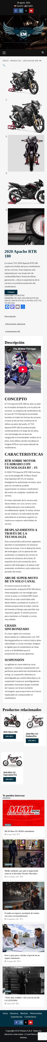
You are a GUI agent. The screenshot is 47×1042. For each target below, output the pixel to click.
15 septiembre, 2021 (13, 919)
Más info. (10, 736)
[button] (4, 65)
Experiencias (16, 1017)
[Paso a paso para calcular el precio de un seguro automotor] (23, 938)
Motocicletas (36, 1013)
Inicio (5, 1013)
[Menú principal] (5, 52)
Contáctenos (30, 1017)
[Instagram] (21, 10)
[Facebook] (16, 10)
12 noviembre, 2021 (13, 877)
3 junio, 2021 (11, 1003)
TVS (39, 300)
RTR (35, 300)
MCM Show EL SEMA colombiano (19, 831)
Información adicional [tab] (15, 324)
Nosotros (14, 1013)
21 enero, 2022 (11, 834)
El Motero (29, 300)
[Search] (42, 52)
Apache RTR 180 (17, 300)
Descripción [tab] (10, 316)
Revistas (24, 1013)
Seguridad (8, 864)
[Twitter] (26, 10)
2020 (19, 298)
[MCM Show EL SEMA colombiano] (23, 814)
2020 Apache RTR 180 (30, 298)
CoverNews (30, 1034)
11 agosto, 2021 (11, 961)
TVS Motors (19, 295)
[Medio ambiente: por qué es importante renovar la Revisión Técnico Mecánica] (23, 853)
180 (15, 298)
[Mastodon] (12, 307)
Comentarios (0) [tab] (12, 332)
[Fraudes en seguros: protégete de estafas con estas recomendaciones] (23, 896)
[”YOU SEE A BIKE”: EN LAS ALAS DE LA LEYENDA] (23, 980)
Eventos (7, 825)
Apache (8, 300)
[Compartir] (22, 307)
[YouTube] (31, 10)
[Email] (17, 307)
